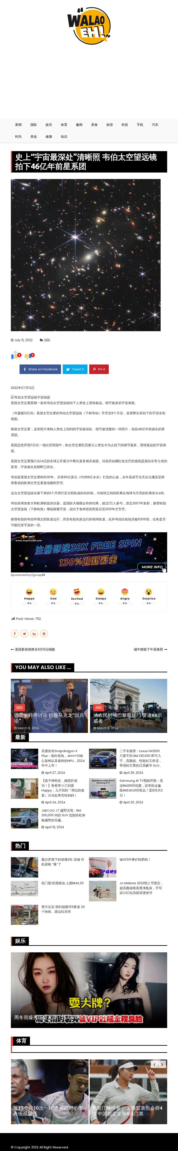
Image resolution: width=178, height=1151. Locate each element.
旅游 (109, 124)
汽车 (155, 124)
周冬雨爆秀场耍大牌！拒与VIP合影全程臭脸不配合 (68, 1017)
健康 (49, 136)
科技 (125, 124)
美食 (94, 124)
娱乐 (49, 124)
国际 (33, 124)
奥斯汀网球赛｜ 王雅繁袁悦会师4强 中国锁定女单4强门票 (127, 1110)
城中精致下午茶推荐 (148, 649)
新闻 (18, 124)
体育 (64, 124)
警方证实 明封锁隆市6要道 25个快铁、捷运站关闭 (63, 909)
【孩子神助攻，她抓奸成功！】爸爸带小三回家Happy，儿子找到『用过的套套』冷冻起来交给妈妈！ (62, 788)
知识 (64, 136)
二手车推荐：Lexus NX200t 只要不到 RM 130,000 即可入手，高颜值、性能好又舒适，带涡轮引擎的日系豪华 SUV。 (141, 758)
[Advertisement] (89, 80)
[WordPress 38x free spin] (89, 552)
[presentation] (154, 1064)
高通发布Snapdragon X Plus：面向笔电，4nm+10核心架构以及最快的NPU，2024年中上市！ (63, 758)
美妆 (33, 136)
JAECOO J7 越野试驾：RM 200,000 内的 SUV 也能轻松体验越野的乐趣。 (63, 815)
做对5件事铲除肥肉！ (135, 859)
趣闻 (79, 124)
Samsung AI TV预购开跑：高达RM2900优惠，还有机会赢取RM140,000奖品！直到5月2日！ (141, 788)
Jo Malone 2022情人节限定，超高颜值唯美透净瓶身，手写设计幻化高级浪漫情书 (142, 888)
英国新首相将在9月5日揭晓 (35, 649)
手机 (140, 124)
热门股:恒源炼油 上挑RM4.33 (62, 883)
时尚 (18, 136)
